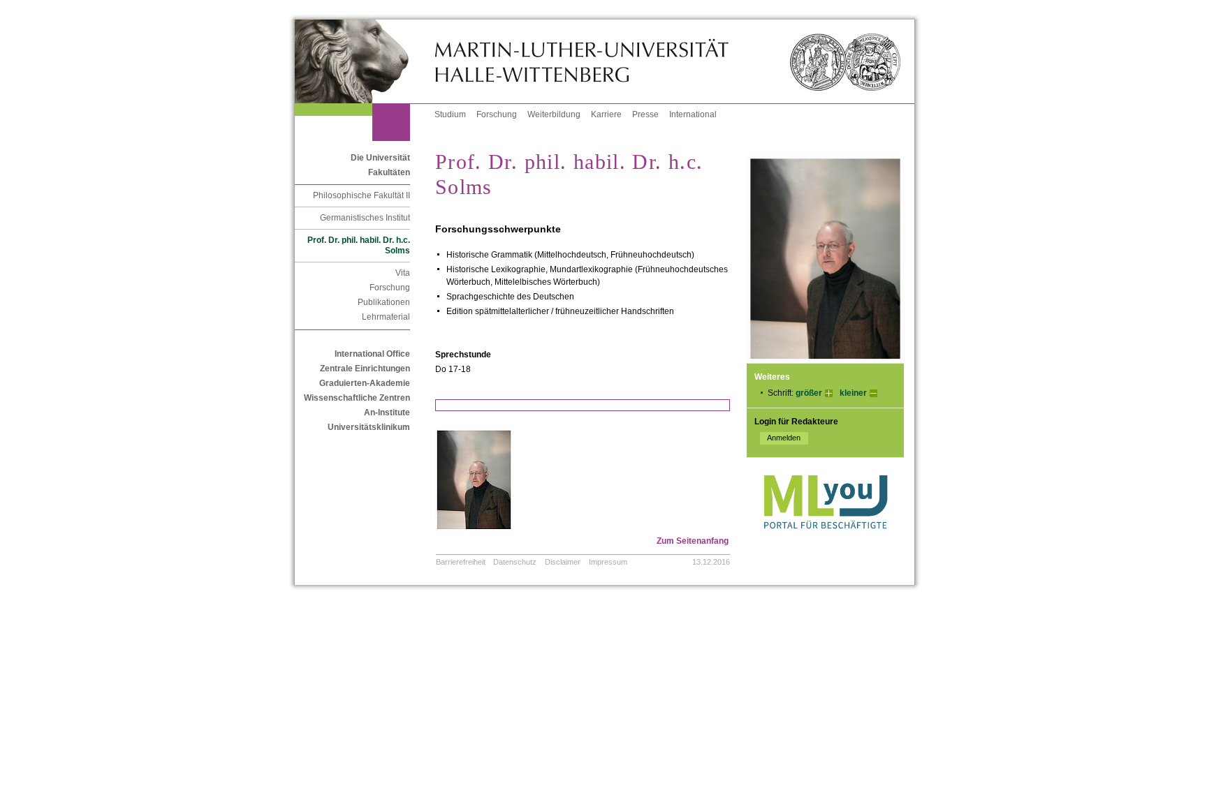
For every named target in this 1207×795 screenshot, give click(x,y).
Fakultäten (389, 172)
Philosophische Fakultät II (361, 195)
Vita (402, 273)
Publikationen (384, 302)
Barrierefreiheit (460, 562)
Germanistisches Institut (365, 218)
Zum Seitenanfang (693, 541)
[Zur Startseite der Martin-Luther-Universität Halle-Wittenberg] (364, 61)
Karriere (606, 114)
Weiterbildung (553, 114)
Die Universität (380, 158)
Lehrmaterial (386, 317)
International (693, 114)
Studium (450, 114)
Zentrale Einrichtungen (365, 368)
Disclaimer (562, 562)
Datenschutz (514, 562)
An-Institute (387, 412)
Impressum (608, 562)
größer (809, 393)
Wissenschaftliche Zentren (357, 398)
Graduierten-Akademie (364, 383)
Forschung (496, 114)
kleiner (853, 393)
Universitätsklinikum (369, 427)
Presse (645, 114)
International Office (372, 354)
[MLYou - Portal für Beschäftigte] (825, 543)
